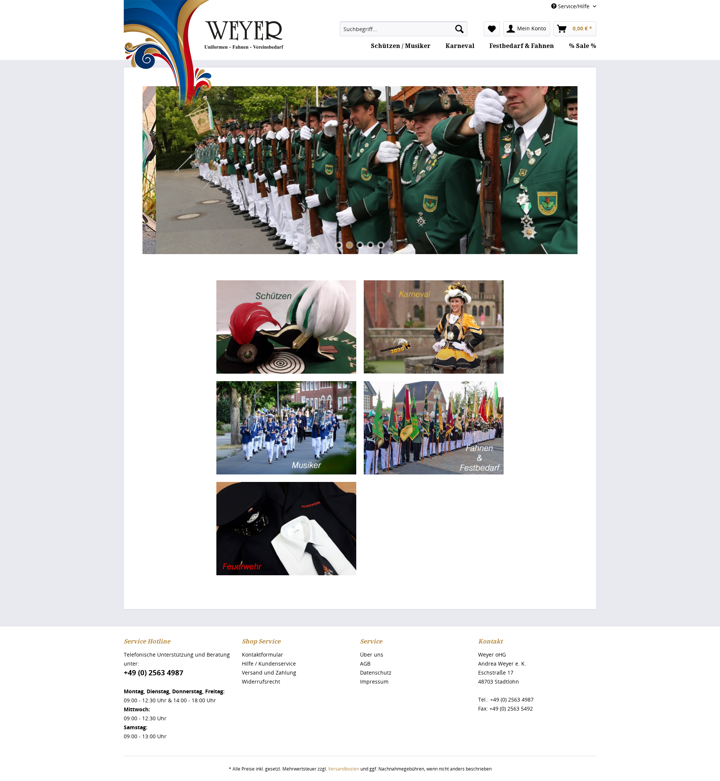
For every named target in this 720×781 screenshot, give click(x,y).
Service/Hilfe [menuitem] (573, 6)
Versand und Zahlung (269, 672)
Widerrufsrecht (261, 681)
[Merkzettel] (492, 28)
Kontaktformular (262, 654)
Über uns (371, 654)
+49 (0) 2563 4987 (153, 673)
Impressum (374, 681)
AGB (365, 663)
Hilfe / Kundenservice (269, 663)
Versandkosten (343, 769)
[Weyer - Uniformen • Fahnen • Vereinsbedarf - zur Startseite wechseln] (204, 57)
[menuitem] (403, 28)
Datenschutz (376, 672)
